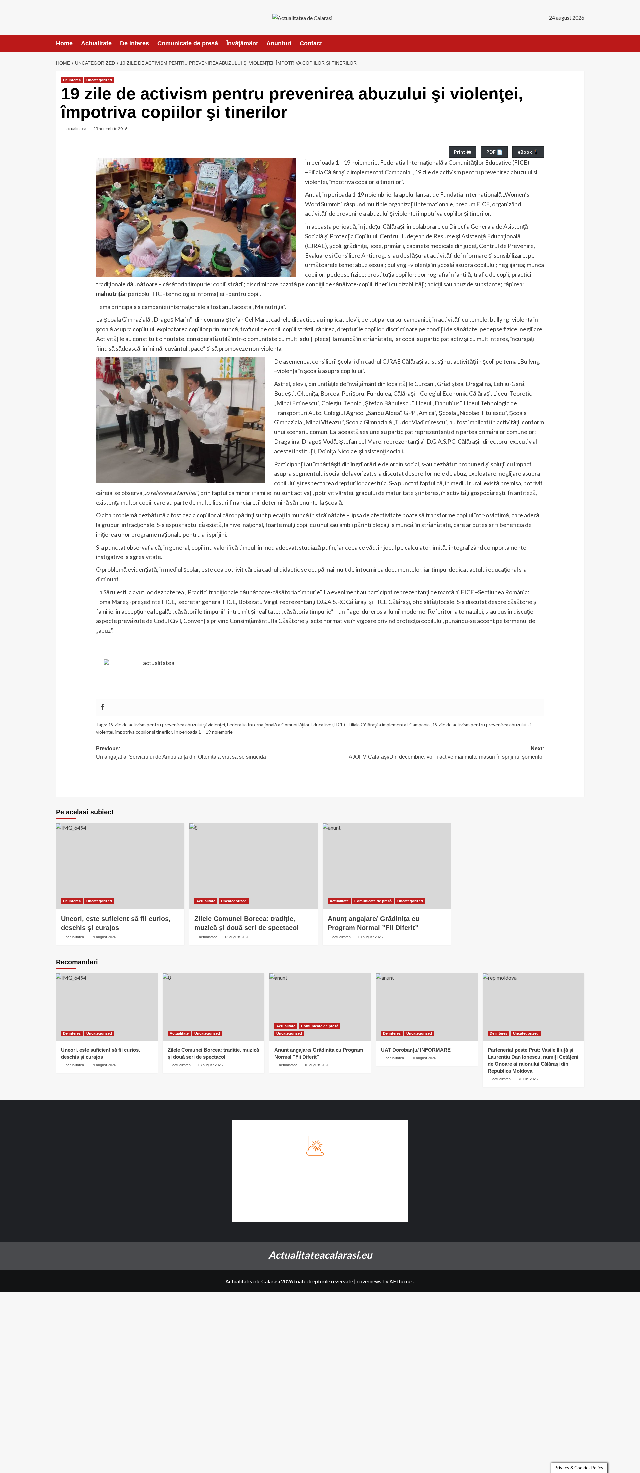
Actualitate (96, 43)
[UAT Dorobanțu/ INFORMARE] (427, 1007)
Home (64, 43)
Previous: (181, 753)
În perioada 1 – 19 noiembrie (203, 732)
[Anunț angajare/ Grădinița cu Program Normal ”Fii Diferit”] (387, 866)
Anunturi (278, 43)
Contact (311, 43)
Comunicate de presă (187, 43)
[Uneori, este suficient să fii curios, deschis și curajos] (120, 866)
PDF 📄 (494, 152)
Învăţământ (242, 43)
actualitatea (76, 128)
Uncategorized (99, 80)
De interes (134, 43)
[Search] (580, 43)
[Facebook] (103, 707)
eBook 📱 (528, 152)
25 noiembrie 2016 (110, 128)
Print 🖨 (462, 152)
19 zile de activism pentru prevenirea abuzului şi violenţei (166, 724)
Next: (446, 753)
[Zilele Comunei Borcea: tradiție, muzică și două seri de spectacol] (253, 866)
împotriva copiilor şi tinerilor (143, 732)
